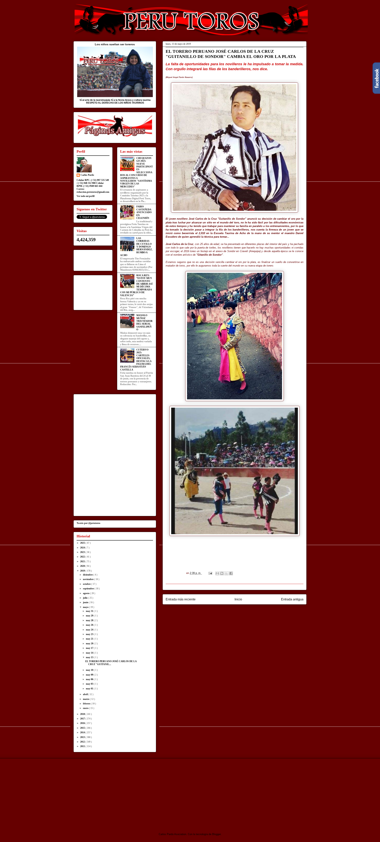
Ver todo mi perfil (85, 196)
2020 (83, 566)
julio (85, 597)
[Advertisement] (106, 792)
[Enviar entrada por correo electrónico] (210, 573)
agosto (86, 593)
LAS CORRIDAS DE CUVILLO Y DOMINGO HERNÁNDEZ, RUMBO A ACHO (136, 247)
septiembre (89, 588)
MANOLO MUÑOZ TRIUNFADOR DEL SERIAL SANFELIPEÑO (144, 322)
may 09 (90, 674)
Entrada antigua (292, 599)
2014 (83, 732)
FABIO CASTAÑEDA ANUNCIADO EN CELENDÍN (144, 212)
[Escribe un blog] (222, 573)
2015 (83, 728)
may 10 (90, 670)
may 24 (90, 629)
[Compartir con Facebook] (231, 573)
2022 (83, 556)
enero (86, 708)
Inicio (238, 599)
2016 (83, 723)
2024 (83, 547)
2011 (83, 746)
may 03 (90, 683)
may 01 (90, 688)
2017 (83, 718)
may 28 (90, 620)
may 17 (90, 648)
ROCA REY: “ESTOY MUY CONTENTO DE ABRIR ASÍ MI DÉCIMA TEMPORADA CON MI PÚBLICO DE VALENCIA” (136, 285)
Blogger (216, 834)
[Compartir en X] (226, 573)
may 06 (90, 679)
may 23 (90, 634)
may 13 (90, 657)
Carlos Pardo (87, 175)
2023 (83, 552)
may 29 (90, 615)
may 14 (90, 652)
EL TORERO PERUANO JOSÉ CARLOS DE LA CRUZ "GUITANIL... (111, 662)
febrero (87, 703)
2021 (83, 561)
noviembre (88, 579)
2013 (83, 737)
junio (86, 602)
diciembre (88, 574)
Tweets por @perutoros (88, 523)
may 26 (90, 625)
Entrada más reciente (181, 599)
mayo (86, 607)
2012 (83, 741)
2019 (83, 570)
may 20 (90, 643)
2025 (83, 542)
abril (85, 694)
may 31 (90, 611)
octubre (87, 584)
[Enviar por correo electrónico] (217, 573)
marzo (86, 699)
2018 (83, 714)
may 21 (90, 638)
